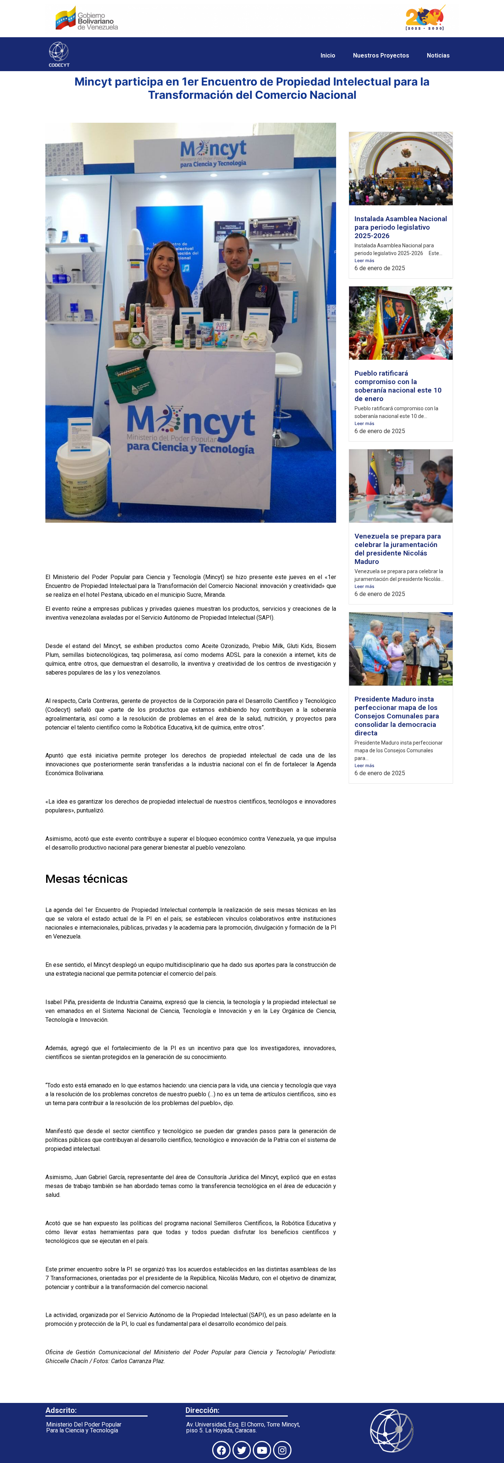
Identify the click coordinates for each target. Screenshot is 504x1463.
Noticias (438, 55)
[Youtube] (262, 1450)
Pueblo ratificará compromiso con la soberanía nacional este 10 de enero (398, 386)
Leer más (364, 260)
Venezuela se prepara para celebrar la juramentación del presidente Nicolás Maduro (398, 549)
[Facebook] (221, 1450)
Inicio (328, 55)
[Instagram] (282, 1450)
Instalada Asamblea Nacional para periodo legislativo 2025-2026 (401, 227)
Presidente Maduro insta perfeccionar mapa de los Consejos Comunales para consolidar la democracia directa (397, 716)
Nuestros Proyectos (381, 55)
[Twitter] (241, 1450)
